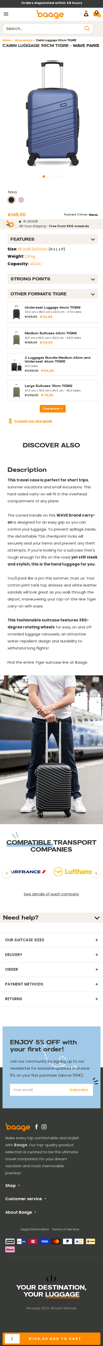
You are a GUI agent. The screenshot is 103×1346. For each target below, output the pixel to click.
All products (23, 40)
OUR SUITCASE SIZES (24, 940)
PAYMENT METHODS (24, 984)
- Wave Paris (84, 45)
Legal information (35, 1229)
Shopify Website (63, 1308)
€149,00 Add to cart (55, 1338)
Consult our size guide (33, 421)
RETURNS (13, 999)
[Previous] (7, 873)
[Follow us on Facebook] (36, 1127)
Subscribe (79, 1089)
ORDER (11, 969)
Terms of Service (65, 1229)
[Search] (87, 28)
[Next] (96, 873)
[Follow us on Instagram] (44, 1127)
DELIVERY (13, 955)
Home (6, 40)
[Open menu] (6, 14)
